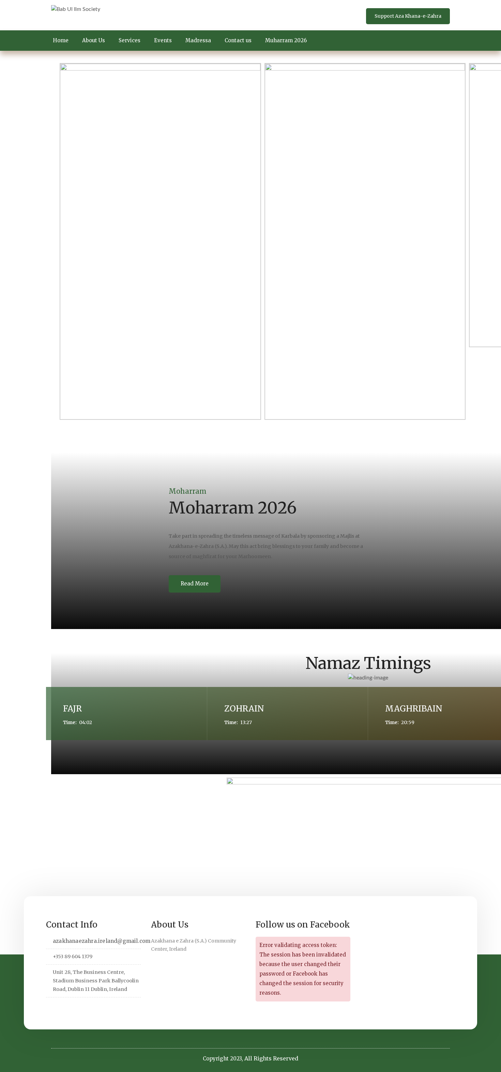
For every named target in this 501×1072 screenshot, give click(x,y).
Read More (195, 583)
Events (163, 40)
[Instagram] (93, 1006)
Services (129, 40)
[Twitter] (51, 1006)
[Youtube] (104, 1006)
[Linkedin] (72, 1006)
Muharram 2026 (286, 40)
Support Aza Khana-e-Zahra (408, 16)
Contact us (238, 40)
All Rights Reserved (271, 1058)
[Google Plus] (83, 1006)
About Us (93, 40)
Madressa (198, 40)
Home (61, 40)
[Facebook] (62, 1006)
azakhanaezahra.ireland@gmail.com (101, 941)
